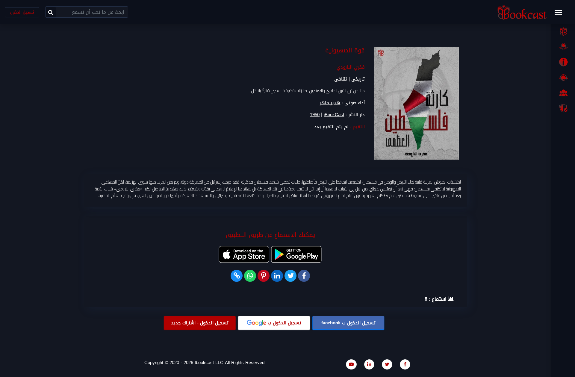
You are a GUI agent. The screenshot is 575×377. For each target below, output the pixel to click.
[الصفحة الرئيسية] (563, 31)
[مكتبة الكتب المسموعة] (563, 46)
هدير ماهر (330, 103)
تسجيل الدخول (22, 12)
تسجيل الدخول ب (348, 323)
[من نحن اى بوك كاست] (563, 61)
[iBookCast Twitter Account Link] (387, 364)
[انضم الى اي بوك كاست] (563, 92)
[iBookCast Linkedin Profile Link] (369, 364)
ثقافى (340, 79)
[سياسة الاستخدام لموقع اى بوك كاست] (563, 108)
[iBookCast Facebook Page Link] (405, 364)
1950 (315, 114)
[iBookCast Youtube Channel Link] (351, 364)
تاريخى (358, 79)
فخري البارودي (351, 67)
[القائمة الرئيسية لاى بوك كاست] (561, 14)
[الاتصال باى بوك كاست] (563, 77)
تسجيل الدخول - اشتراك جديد (200, 323)
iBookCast (334, 114)
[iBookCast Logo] (522, 12)
